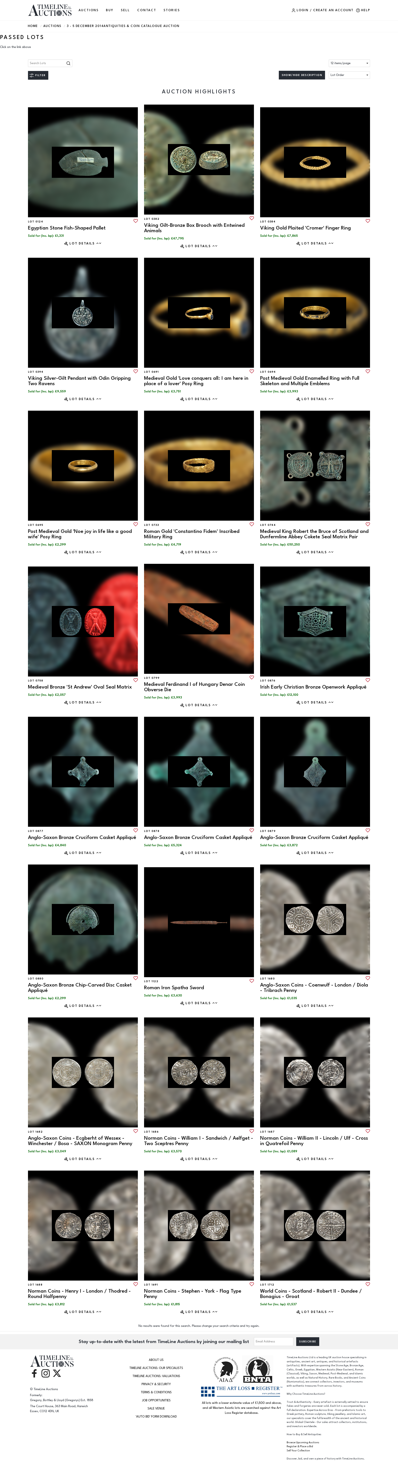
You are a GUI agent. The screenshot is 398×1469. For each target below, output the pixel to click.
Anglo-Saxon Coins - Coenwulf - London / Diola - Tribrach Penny (314, 987)
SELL (125, 10)
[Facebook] (34, 1373)
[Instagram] (45, 1373)
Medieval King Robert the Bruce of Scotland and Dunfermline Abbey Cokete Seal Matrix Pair (314, 534)
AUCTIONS (89, 10)
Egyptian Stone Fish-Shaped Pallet (67, 228)
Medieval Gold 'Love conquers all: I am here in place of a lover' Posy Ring (196, 380)
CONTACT (146, 10)
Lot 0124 (35, 221)
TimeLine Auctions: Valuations (156, 1376)
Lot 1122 (151, 981)
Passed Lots (22, 37)
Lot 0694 (268, 371)
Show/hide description (302, 75)
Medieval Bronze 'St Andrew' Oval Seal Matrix (80, 687)
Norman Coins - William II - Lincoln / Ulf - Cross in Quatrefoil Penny (314, 1140)
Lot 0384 (267, 221)
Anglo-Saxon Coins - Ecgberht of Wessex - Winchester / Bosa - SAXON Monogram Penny (80, 1140)
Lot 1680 (267, 978)
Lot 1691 (151, 1284)
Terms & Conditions (156, 1392)
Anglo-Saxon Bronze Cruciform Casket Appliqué (82, 837)
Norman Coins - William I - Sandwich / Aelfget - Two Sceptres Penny (198, 1140)
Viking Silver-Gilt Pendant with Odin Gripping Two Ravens (79, 380)
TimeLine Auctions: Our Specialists (156, 1368)
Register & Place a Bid (300, 1446)
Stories (172, 10)
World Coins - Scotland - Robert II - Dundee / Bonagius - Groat (311, 1293)
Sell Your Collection (298, 1450)
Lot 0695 (35, 525)
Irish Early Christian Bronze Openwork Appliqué (313, 687)
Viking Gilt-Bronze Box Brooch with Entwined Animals (194, 227)
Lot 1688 (35, 1284)
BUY (109, 10)
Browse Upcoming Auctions (303, 1442)
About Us (156, 1360)
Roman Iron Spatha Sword (174, 987)
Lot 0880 (36, 978)
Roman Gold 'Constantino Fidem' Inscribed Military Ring (191, 534)
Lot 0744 (268, 525)
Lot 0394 (35, 371)
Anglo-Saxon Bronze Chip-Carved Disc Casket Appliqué (80, 987)
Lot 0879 (267, 831)
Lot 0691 (151, 371)
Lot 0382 (151, 218)
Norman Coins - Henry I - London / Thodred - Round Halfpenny (79, 1293)
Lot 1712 (267, 1284)
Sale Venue (156, 1408)
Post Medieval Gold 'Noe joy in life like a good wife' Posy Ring (80, 534)
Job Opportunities (156, 1400)
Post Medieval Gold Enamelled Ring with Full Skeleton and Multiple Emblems (309, 380)
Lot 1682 (35, 1131)
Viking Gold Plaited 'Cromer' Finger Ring (305, 228)
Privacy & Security (156, 1384)
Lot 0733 (151, 525)
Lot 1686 (151, 1131)
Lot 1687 (267, 1131)
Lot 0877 (35, 831)
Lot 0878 (151, 831)
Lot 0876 (267, 680)
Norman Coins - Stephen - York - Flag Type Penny (192, 1293)
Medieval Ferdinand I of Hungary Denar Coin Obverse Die (194, 686)
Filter (40, 75)
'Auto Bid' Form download (156, 1416)
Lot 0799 (151, 677)
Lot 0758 (35, 680)
